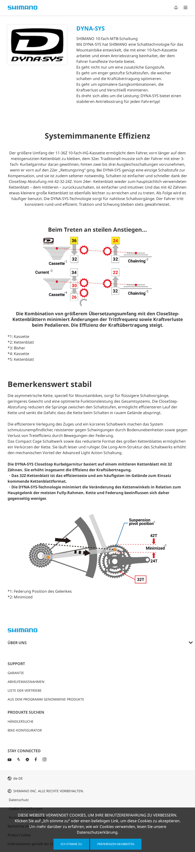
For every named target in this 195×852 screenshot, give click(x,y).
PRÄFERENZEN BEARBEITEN (115, 844)
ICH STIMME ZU (71, 844)
